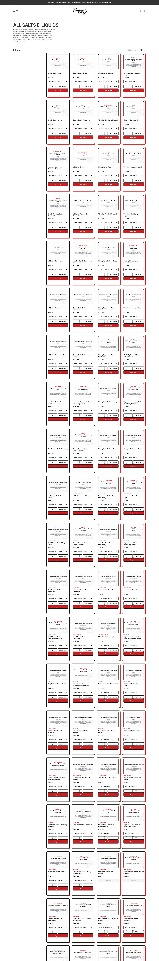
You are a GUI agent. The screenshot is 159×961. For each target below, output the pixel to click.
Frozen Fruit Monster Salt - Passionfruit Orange (57, 779)
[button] (136, 50)
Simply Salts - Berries (105, 73)
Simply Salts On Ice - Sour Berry (82, 356)
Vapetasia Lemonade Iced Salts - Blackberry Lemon (132, 638)
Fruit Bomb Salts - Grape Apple (131, 685)
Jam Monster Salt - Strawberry (104, 544)
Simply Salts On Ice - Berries (108, 449)
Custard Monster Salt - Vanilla (106, 873)
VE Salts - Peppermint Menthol (80, 215)
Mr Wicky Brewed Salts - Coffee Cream (131, 356)
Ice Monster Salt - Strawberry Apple (133, 497)
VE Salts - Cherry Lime (55, 261)
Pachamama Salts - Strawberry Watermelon (81, 685)
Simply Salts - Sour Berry (132, 120)
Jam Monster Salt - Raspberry (79, 638)
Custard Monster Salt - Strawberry (55, 919)
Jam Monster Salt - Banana (57, 872)
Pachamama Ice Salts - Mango (81, 732)
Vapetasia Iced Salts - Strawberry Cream (130, 544)
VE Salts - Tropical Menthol (107, 214)
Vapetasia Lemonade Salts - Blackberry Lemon (133, 403)
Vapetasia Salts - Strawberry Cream (58, 403)
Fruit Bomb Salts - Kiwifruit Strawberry (82, 919)
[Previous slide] (14, 2)
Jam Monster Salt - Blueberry (58, 449)
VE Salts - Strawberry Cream (57, 355)
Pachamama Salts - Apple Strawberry (107, 497)
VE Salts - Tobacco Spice (106, 637)
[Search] (17, 11)
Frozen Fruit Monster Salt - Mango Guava (107, 826)
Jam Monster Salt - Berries (107, 778)
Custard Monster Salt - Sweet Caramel (133, 873)
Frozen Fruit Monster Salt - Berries (82, 779)
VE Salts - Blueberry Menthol (108, 120)
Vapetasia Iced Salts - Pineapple (80, 591)
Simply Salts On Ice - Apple (132, 449)
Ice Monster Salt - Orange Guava (56, 497)
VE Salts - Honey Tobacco (82, 496)
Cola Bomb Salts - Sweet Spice (106, 732)
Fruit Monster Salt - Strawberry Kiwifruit (55, 638)
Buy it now (58, 90)
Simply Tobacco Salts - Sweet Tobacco (81, 544)
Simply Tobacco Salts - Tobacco (106, 309)
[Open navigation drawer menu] (14, 11)
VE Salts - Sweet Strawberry (57, 308)
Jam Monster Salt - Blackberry (54, 591)
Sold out (108, 880)
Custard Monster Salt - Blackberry (131, 919)
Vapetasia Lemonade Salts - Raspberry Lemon (82, 403)
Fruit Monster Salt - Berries (107, 590)
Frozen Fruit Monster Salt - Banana (132, 779)
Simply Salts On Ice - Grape (107, 261)
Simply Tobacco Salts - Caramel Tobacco (56, 215)
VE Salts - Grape (78, 167)
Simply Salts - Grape (80, 73)
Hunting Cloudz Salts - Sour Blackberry (82, 262)
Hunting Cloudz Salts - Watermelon (131, 262)
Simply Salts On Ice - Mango (108, 402)
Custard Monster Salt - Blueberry (55, 732)
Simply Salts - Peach (105, 167)
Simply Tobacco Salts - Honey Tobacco (81, 450)
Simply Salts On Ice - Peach (57, 684)
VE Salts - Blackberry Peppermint (130, 215)
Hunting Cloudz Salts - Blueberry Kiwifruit (55, 168)
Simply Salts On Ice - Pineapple (80, 309)
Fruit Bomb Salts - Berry (131, 731)
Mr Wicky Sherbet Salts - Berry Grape (132, 74)
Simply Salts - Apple (55, 120)
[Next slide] (144, 2)
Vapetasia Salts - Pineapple (82, 825)
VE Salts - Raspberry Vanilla (132, 167)
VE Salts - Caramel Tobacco (132, 308)
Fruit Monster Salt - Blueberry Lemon (108, 919)
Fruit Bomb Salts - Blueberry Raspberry (57, 826)
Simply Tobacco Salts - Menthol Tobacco (106, 356)
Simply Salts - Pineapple (81, 120)
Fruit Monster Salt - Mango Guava (57, 544)
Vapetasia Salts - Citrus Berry (108, 684)
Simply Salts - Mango (55, 73)
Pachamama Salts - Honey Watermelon (82, 873)
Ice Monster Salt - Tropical (132, 590)
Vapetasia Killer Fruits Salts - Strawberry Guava (133, 826)
